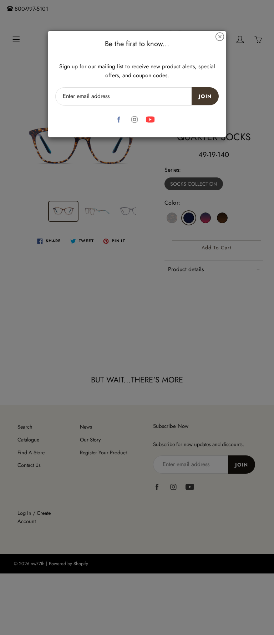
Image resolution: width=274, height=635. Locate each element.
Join (205, 96)
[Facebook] (119, 119)
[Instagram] (134, 119)
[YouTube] (150, 119)
